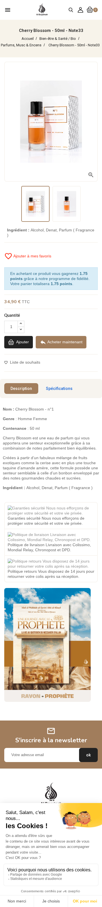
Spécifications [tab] (59, 388)
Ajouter (22, 341)
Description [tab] (21, 388)
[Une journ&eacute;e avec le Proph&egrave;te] (47, 644)
